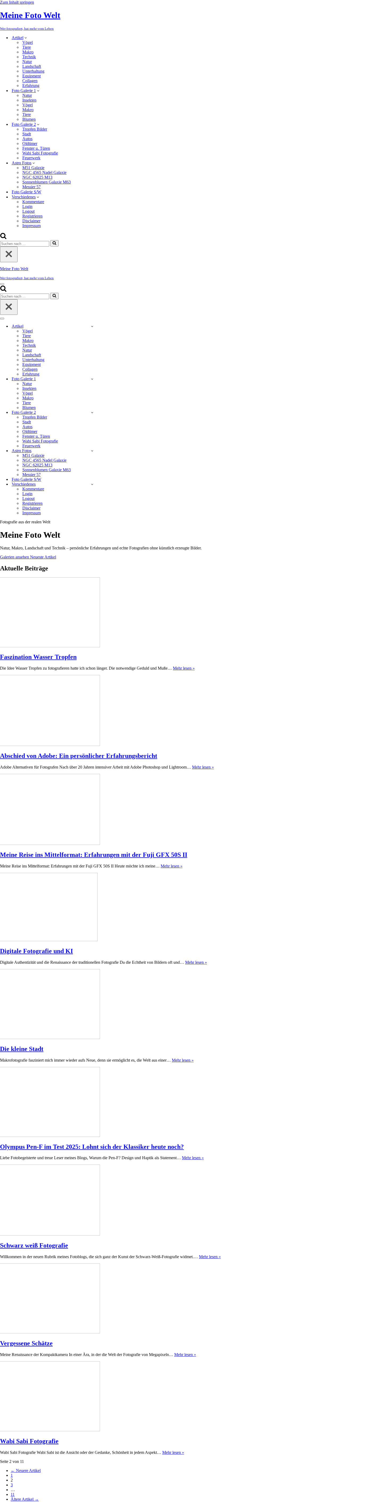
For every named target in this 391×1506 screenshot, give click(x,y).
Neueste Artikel (43, 557)
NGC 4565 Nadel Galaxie (44, 172)
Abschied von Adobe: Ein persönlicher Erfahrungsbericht (78, 755)
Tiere (26, 47)
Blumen (29, 119)
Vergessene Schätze (26, 1343)
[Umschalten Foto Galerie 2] (92, 412)
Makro (28, 52)
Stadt (26, 134)
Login (27, 206)
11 (13, 1494)
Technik (29, 57)
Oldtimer (29, 143)
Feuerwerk (31, 158)
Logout (28, 211)
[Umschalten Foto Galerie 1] (92, 379)
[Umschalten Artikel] (92, 326)
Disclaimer (31, 221)
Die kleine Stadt (21, 1048)
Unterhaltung (33, 71)
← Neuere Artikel (26, 1470)
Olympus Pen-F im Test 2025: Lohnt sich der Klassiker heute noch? (92, 1146)
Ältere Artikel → (25, 1499)
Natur (27, 61)
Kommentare (33, 201)
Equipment (31, 76)
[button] (26, 37)
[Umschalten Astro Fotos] (92, 450)
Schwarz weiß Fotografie (34, 1245)
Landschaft (31, 66)
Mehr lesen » (184, 668)
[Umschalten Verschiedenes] (92, 484)
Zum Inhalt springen (17, 2)
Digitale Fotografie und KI (36, 951)
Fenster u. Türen (36, 148)
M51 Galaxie (33, 167)
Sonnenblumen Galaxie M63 (46, 182)
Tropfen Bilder (34, 129)
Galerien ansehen (15, 557)
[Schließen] (9, 254)
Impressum (31, 225)
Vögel (27, 42)
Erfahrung (30, 85)
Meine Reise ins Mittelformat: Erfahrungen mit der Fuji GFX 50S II (93, 854)
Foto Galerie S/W (26, 192)
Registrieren (32, 216)
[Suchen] (3, 237)
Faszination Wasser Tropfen (38, 656)
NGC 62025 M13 (37, 177)
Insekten (29, 100)
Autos (27, 138)
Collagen (30, 80)
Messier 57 (31, 187)
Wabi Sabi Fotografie (40, 153)
